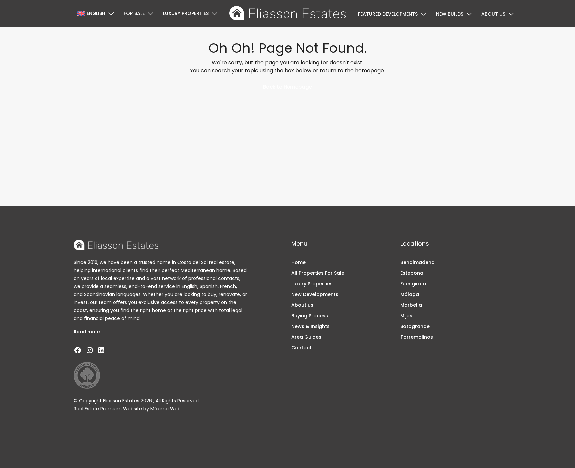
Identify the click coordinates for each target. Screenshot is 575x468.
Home (298, 262)
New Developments (314, 294)
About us (493, 14)
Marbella (411, 305)
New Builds (449, 14)
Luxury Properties (186, 13)
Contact (301, 347)
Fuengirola (413, 283)
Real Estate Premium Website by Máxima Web (127, 408)
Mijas (406, 315)
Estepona (411, 273)
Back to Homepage (287, 86)
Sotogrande (415, 326)
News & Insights (310, 326)
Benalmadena (417, 262)
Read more (87, 331)
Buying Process (309, 315)
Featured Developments (388, 14)
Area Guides (306, 337)
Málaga (409, 294)
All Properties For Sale (317, 273)
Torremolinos (416, 337)
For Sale (134, 13)
